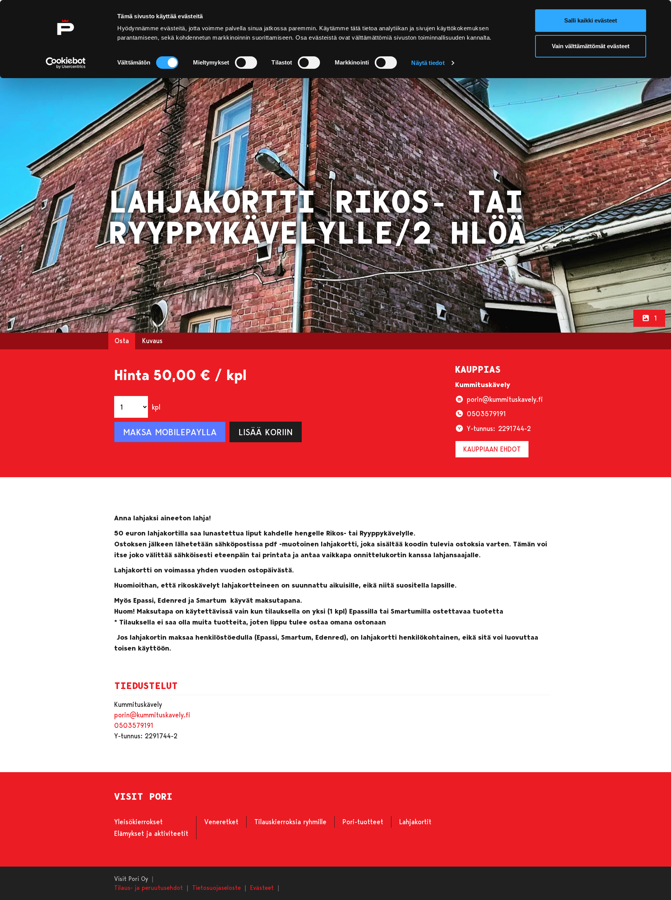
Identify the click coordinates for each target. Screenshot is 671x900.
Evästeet (262, 887)
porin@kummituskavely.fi (152, 714)
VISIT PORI (143, 796)
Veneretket (221, 821)
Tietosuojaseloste (216, 887)
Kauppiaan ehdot (492, 448)
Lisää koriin (265, 432)
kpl (156, 407)
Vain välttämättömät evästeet (590, 46)
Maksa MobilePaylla (170, 432)
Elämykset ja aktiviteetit (151, 833)
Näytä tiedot (427, 62)
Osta (122, 340)
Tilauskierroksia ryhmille (290, 821)
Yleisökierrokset (138, 821)
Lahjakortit (415, 821)
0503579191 (133, 725)
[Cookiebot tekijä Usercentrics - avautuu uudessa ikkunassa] (66, 63)
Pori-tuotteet (362, 821)
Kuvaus (152, 340)
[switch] (246, 62)
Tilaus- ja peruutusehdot (148, 887)
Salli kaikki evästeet (590, 20)
